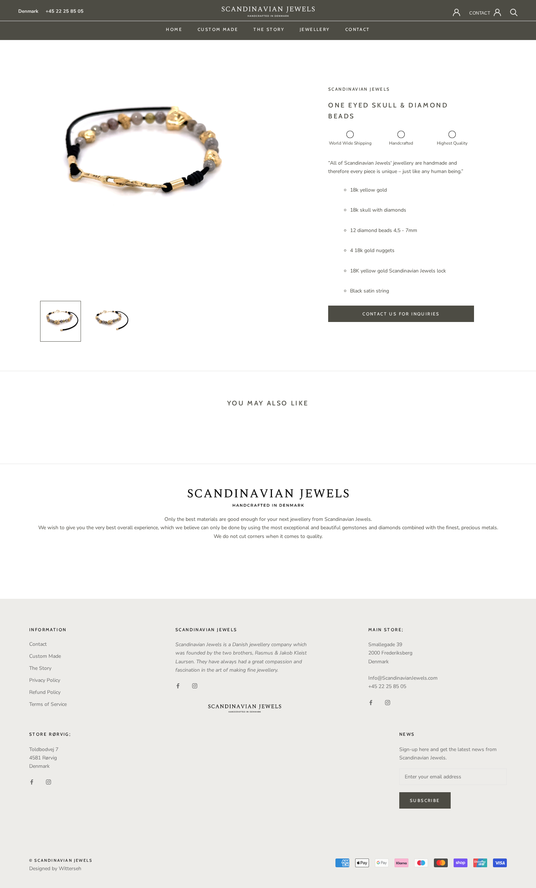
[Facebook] (177, 685)
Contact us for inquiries (401, 314)
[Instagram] (194, 685)
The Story (268, 29)
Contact (357, 29)
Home (174, 29)
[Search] (514, 12)
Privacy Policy (44, 680)
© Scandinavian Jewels (60, 860)
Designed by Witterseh (55, 868)
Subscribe (425, 800)
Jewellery (315, 29)
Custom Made (218, 29)
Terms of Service (48, 704)
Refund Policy (45, 692)
